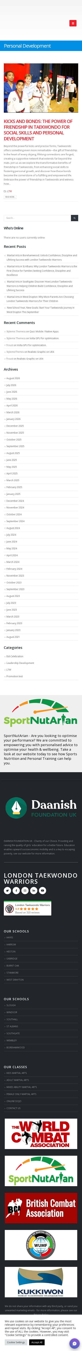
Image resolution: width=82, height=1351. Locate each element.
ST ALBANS (12, 1026)
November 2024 (15, 507)
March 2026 (12, 412)
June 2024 (11, 541)
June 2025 (11, 460)
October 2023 (14, 582)
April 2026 (12, 405)
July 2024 (11, 534)
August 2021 (13, 637)
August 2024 (13, 528)
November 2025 (15, 432)
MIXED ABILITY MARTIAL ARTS (21, 1087)
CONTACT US (13, 1108)
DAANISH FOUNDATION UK (18, 840)
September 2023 (15, 589)
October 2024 (14, 514)
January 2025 (13, 494)
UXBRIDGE (11, 958)
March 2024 (12, 562)
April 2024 (12, 555)
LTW (9, 191)
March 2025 (12, 480)
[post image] (41, 88)
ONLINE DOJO (13, 1101)
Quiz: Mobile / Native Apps (44, 331)
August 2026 (13, 378)
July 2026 (11, 385)
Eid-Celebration (14, 656)
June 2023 (11, 609)
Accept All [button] (36, 1342)
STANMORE (12, 972)
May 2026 (11, 398)
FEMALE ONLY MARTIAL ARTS (21, 1094)
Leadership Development (20, 663)
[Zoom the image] (41, 701)
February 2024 (14, 568)
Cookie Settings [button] (16, 1342)
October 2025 (14, 439)
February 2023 (14, 623)
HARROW (11, 944)
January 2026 (13, 419)
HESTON (10, 951)
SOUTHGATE (13, 1033)
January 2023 (13, 630)
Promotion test (14, 676)
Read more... (10, 197)
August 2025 (13, 453)
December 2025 (15, 425)
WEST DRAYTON (15, 979)
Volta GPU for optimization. (44, 338)
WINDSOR (11, 1012)
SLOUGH (11, 1005)
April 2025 (12, 473)
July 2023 (11, 603)
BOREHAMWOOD (15, 1047)
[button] (72, 23)
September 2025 (15, 446)
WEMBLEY (11, 1040)
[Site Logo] (17, 23)
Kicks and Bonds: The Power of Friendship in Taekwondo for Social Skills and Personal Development (38, 130)
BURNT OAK (12, 965)
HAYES (9, 937)
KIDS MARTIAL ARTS (16, 1072)
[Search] (74, 218)
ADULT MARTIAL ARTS (17, 1079)
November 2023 (15, 575)
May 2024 (11, 548)
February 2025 (14, 487)
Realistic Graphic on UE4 (41, 351)
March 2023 (12, 616)
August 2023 (13, 596)
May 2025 (11, 466)
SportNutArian (16, 735)
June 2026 (11, 391)
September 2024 (15, 521)
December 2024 (15, 500)
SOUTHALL (12, 1019)
